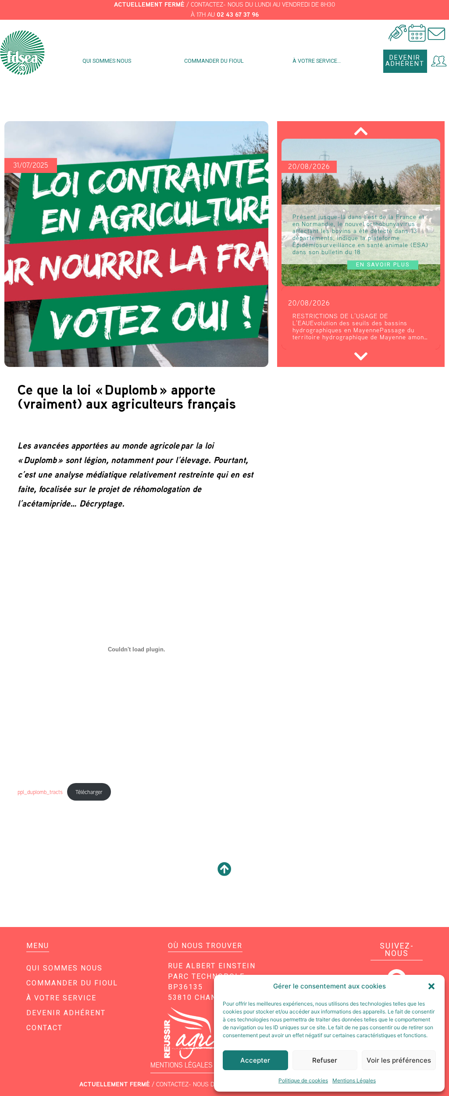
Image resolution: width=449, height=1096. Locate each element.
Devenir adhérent (66, 1013)
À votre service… (316, 60)
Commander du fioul (214, 60)
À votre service (61, 998)
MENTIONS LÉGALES (181, 1065)
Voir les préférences (399, 1060)
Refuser (324, 1060)
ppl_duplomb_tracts (40, 792)
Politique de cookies (303, 1080)
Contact (44, 1028)
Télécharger (89, 792)
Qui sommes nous (106, 60)
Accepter (255, 1060)
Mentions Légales (354, 1080)
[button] (431, 986)
